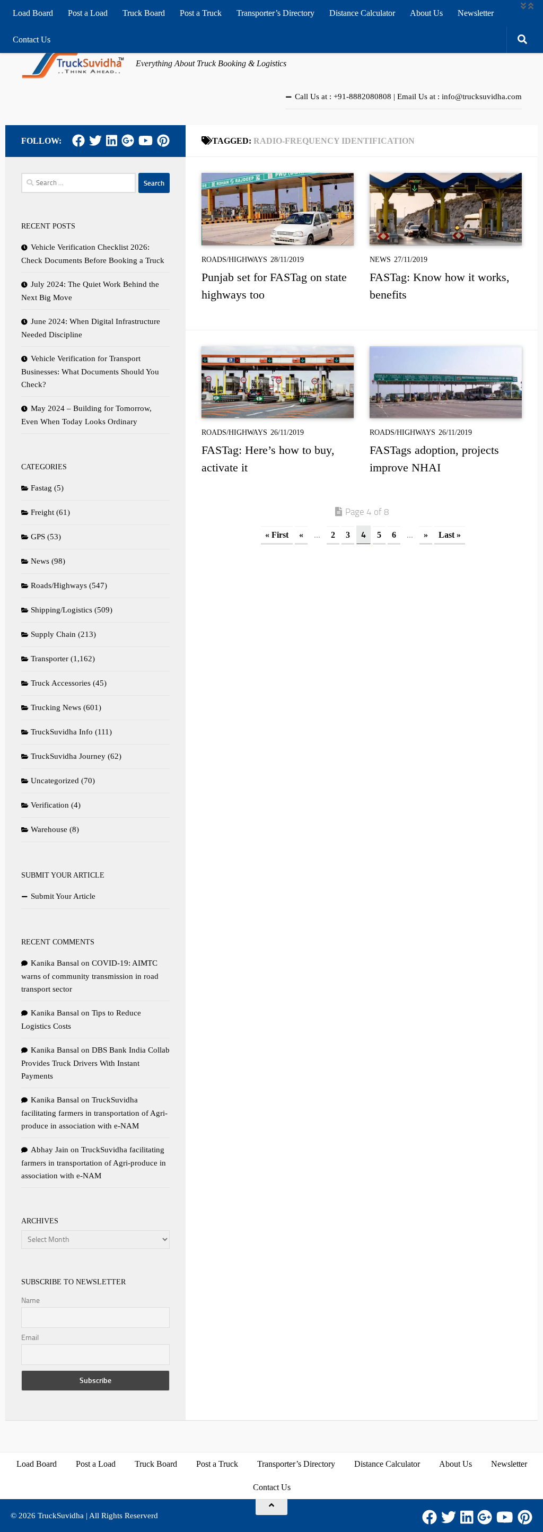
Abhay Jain (49, 1149)
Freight (42, 512)
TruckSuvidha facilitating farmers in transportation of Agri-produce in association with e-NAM (94, 1113)
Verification (50, 805)
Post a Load (88, 12)
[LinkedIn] (111, 140)
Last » (450, 534)
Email (30, 1337)
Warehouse (49, 829)
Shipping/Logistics (61, 610)
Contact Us (31, 39)
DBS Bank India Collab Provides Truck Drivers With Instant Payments (95, 1063)
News (380, 260)
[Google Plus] (127, 140)
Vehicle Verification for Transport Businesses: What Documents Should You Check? (90, 371)
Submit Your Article (63, 896)
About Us (426, 12)
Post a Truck (201, 12)
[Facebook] (78, 140)
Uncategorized (55, 780)
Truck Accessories (61, 683)
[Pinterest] (163, 140)
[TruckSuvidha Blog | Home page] (73, 64)
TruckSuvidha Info (62, 732)
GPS (38, 536)
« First (276, 534)
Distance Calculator (362, 12)
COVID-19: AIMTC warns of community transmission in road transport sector (90, 976)
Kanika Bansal (55, 963)
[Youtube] (145, 140)
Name (30, 1300)
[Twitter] (95, 140)
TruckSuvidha (61, 1515)
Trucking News (56, 707)
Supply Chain (53, 634)
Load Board (33, 12)
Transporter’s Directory (275, 12)
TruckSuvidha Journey (68, 756)
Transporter (49, 658)
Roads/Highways (234, 260)
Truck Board (143, 12)
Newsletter (476, 12)
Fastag (41, 488)
